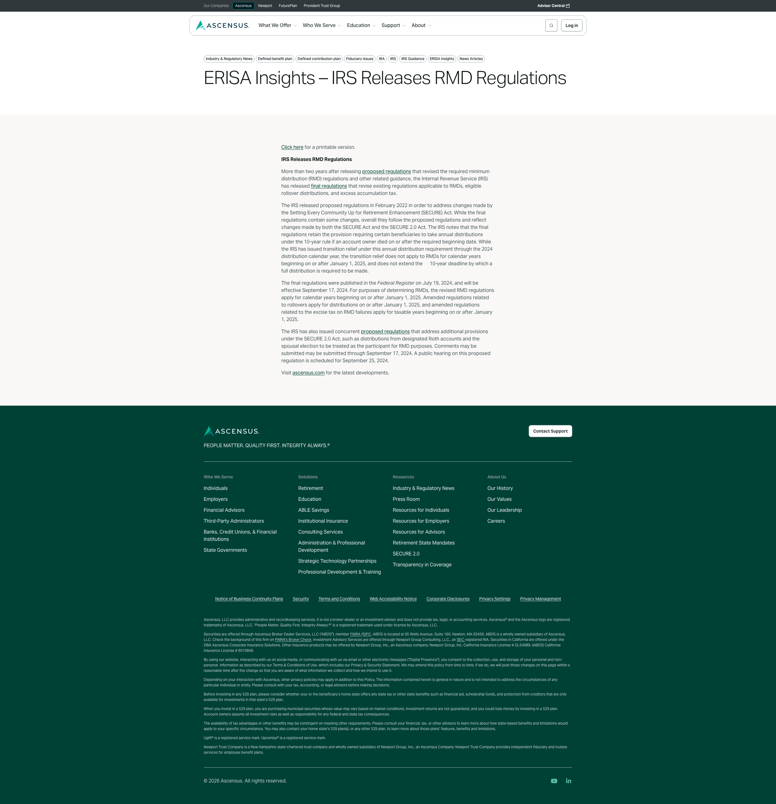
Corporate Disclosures (448, 598)
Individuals (216, 488)
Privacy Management (540, 598)
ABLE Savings (313, 510)
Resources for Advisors (419, 532)
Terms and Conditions (339, 598)
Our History (500, 488)
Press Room (406, 499)
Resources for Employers (421, 521)
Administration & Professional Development (331, 546)
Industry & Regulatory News (423, 488)
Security (301, 598)
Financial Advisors (224, 510)
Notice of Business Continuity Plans (249, 598)
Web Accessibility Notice (393, 598)
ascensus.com (309, 373)
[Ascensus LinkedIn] (568, 781)
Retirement (310, 488)
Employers (216, 499)
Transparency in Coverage (422, 564)
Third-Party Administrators (234, 521)
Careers (496, 521)
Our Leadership (504, 510)
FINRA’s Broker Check (293, 639)
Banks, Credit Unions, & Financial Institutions (240, 535)
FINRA (355, 634)
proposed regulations (386, 171)
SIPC (367, 634)
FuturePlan (288, 5)
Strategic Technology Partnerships (337, 561)
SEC (461, 639)
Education (309, 499)
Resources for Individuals (421, 510)
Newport (265, 5)
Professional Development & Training (339, 572)
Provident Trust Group (322, 5)
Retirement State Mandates (424, 543)
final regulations (329, 186)
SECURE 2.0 (406, 554)
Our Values (499, 499)
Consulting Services (320, 532)
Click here (292, 147)
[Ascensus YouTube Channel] (554, 781)
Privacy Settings (494, 598)
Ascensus (243, 5)
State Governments (225, 550)
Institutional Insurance (323, 521)
